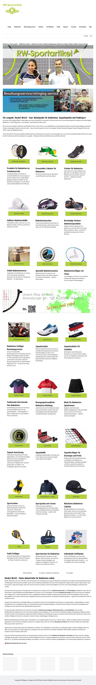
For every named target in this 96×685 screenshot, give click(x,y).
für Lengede (69, 573)
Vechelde (64, 128)
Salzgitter (80, 128)
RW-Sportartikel (27, 573)
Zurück (86, 36)
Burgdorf (70, 128)
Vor (91, 36)
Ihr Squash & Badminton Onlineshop (49, 573)
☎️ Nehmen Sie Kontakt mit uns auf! (16, 643)
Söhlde (59, 128)
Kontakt (78, 680)
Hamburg (39, 583)
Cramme (9, 130)
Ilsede (75, 128)
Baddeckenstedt (17, 130)
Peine (4, 130)
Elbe (85, 128)
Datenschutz (72, 680)
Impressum (63, 680)
